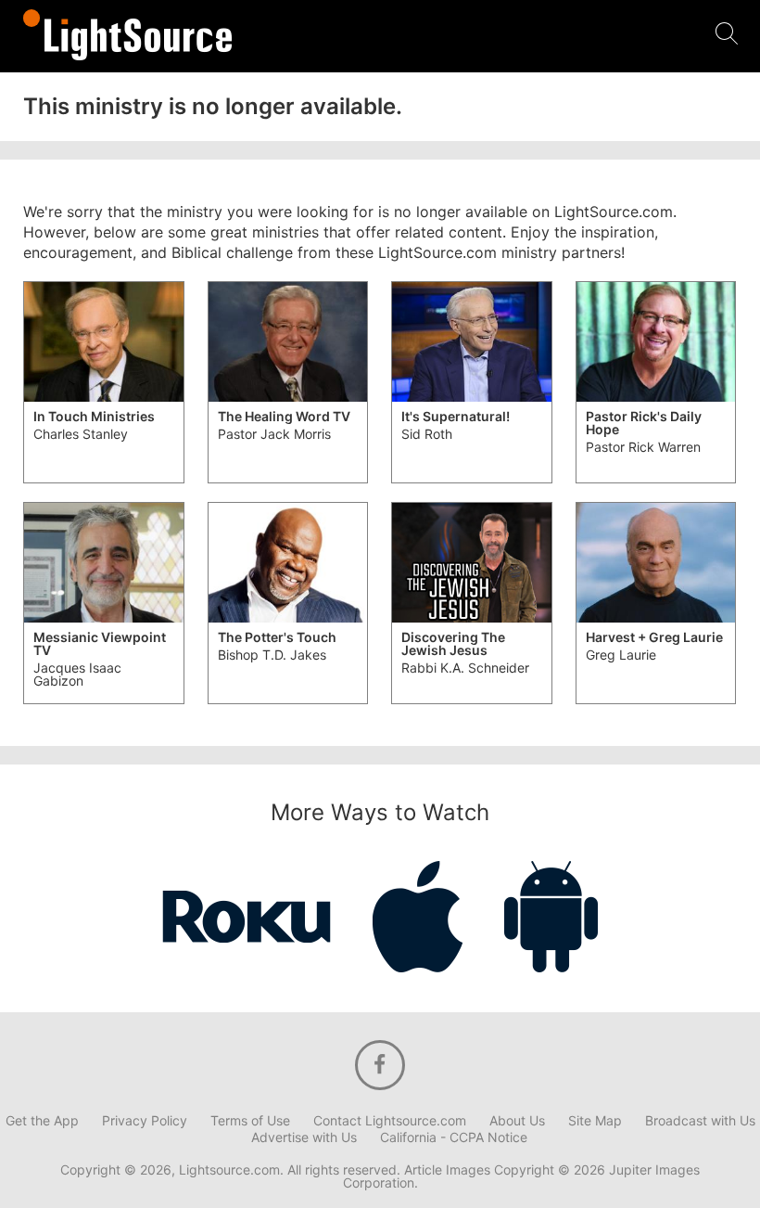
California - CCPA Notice (453, 1137)
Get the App (42, 1120)
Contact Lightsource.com (389, 1120)
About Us (517, 1120)
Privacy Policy (144, 1120)
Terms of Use (250, 1120)
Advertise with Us (304, 1137)
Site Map (595, 1120)
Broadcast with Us (700, 1120)
